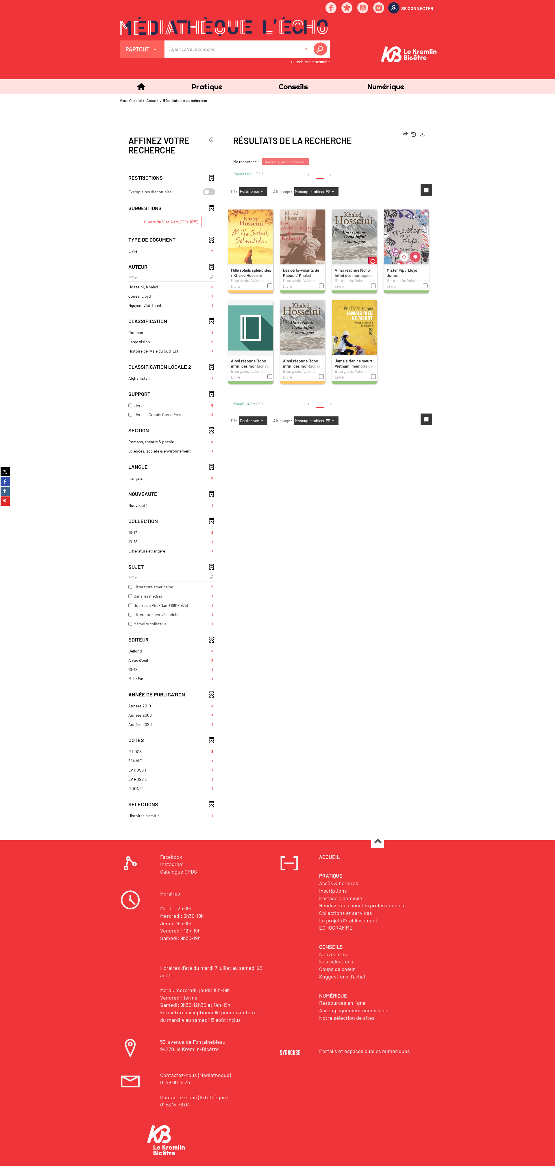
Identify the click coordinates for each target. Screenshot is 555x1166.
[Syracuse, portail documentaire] (224, 26)
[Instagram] (379, 8)
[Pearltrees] (347, 8)
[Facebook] (331, 8)
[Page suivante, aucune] (331, 174)
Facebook (171, 857)
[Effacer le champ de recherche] (307, 49)
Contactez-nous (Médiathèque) (195, 1075)
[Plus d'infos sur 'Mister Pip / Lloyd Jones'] (406, 246)
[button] (207, 86)
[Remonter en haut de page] (377, 842)
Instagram (172, 864)
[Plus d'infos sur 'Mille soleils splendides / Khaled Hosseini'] (250, 246)
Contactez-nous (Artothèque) (193, 1097)
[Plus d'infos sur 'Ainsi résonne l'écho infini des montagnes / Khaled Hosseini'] (354, 243)
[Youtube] (363, 8)
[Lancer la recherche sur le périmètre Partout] (321, 49)
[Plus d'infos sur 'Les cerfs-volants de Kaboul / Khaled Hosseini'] (302, 246)
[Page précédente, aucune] (309, 174)
